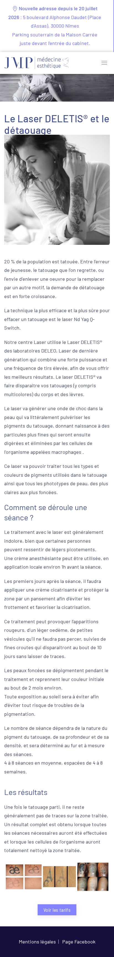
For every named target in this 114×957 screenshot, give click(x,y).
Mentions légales (37, 942)
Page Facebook (78, 942)
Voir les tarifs (57, 910)
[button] (104, 63)
